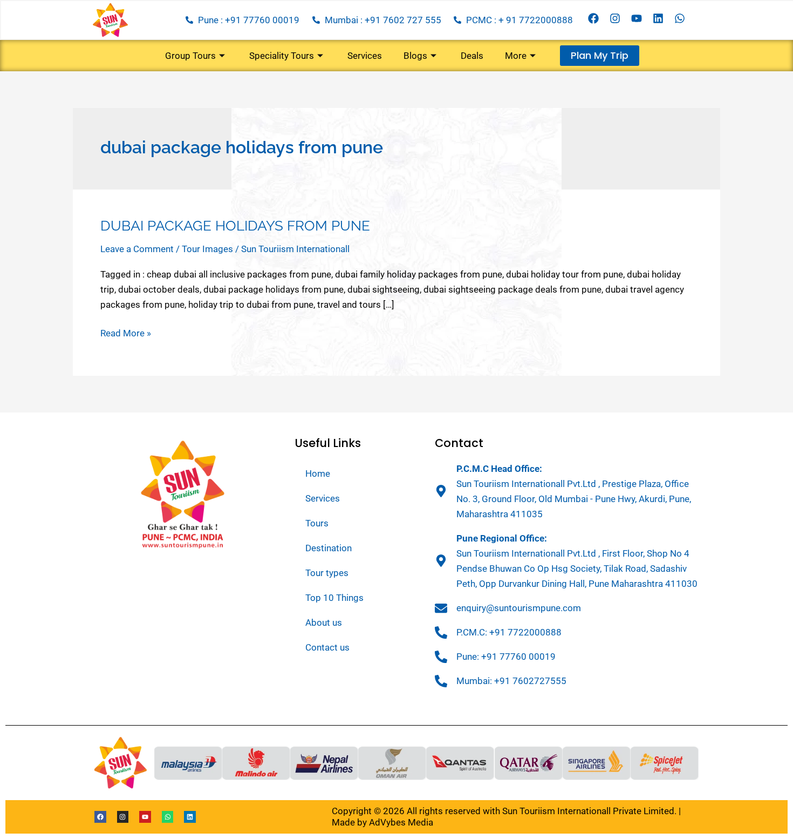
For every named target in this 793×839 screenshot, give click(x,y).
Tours (317, 523)
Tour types (326, 572)
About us (323, 622)
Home (317, 473)
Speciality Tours (281, 55)
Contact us (327, 647)
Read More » (125, 332)
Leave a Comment (137, 248)
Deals (472, 55)
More (516, 55)
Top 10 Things (334, 597)
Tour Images (207, 248)
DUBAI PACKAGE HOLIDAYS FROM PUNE (235, 226)
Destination (328, 548)
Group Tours (190, 55)
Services (364, 55)
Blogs (415, 55)
